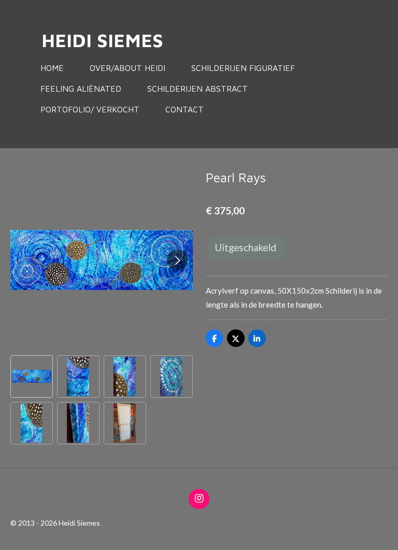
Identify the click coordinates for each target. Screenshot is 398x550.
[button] (31, 376)
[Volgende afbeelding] (177, 260)
